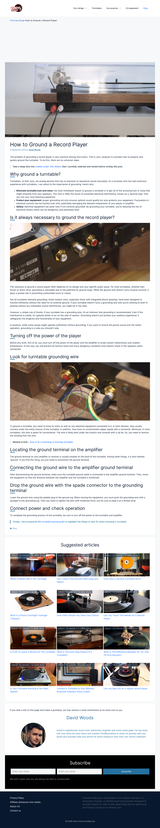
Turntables (97, 8)
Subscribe (126, 771)
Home (13, 20)
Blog (146, 8)
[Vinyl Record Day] (16, 8)
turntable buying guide (53, 521)
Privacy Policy (17, 798)
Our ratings (79, 8)
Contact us (15, 810)
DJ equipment (132, 8)
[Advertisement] (80, 42)
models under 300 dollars (48, 166)
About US (15, 806)
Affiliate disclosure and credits (25, 802)
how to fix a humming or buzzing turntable (51, 442)
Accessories (112, 8)
